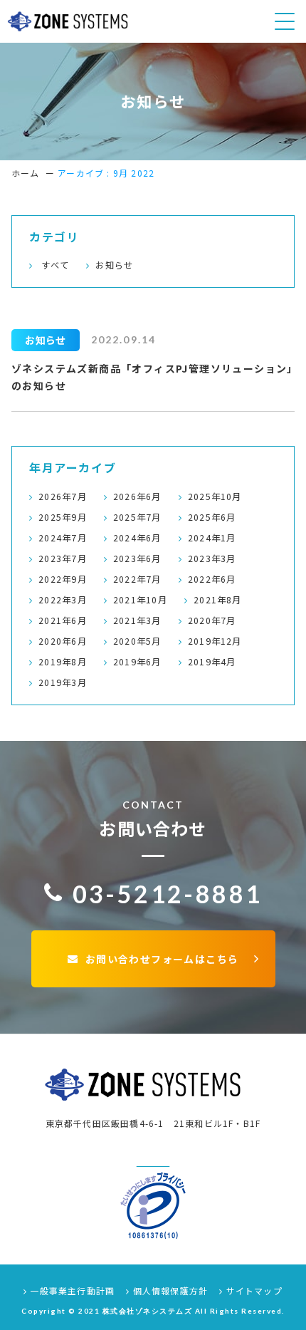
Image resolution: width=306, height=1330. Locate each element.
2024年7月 (62, 537)
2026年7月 (62, 496)
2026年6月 (137, 496)
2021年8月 (218, 599)
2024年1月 (212, 537)
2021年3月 (137, 620)
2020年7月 (212, 620)
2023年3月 (212, 558)
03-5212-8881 (168, 893)
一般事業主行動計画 (71, 1290)
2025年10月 (215, 496)
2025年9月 (62, 517)
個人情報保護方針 (169, 1290)
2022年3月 (62, 599)
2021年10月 (140, 599)
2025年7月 (137, 517)
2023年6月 (137, 558)
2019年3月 (62, 682)
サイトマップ (253, 1290)
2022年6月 (212, 579)
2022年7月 (137, 579)
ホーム (25, 173)
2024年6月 (137, 537)
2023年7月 (62, 558)
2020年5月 (137, 641)
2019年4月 (212, 661)
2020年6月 (62, 641)
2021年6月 (62, 620)
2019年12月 (215, 641)
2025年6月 (212, 517)
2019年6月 (137, 661)
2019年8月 (62, 661)
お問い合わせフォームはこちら (161, 959)
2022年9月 (62, 579)
